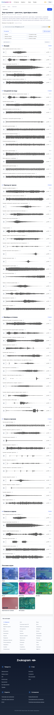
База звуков (4, 682)
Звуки (29, 2)
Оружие (5, 635)
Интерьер (38, 628)
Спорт (37, 644)
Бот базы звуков (5, 684)
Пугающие (22, 642)
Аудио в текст (5, 674)
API (2, 676)
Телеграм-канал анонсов (8, 699)
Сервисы (23, 2)
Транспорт (38, 646)
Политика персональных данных (36, 702)
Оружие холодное (24, 635)
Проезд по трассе (8, 36)
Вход (50, 2)
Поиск (49, 9)
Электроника (22, 649)
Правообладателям (33, 696)
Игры (4, 628)
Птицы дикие (39, 640)
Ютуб (3, 702)
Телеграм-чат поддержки (8, 696)
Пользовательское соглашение (36, 699)
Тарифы (35, 2)
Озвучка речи (5, 671)
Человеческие (6, 649)
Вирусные (5, 624)
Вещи (37, 622)
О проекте (31, 674)
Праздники (5, 637)
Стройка (5, 646)
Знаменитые (39, 626)
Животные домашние (24, 626)
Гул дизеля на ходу (32, 34)
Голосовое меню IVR (24, 624)
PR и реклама (32, 676)
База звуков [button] (47, 31)
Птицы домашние (7, 642)
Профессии (22, 640)
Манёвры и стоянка (33, 36)
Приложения (22, 637)
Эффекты (38, 649)
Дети (37, 624)
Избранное (7, 622)
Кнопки (21, 631)
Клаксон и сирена (32, 38)
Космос (37, 631)
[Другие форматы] (50, 52)
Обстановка (38, 633)
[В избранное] (22, 49)
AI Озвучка (16, 2)
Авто (21, 622)
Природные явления (7, 640)
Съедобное (22, 646)
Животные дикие (7, 626)
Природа (38, 637)
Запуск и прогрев (8, 38)
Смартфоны (5, 644)
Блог (30, 679)
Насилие (22, 633)
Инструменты (23, 628)
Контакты (31, 671)
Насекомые (5, 633)
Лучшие (6, 34)
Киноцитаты (5, 631)
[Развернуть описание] (51, 23)
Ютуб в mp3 (4, 679)
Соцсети (21, 644)
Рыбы (37, 642)
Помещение (38, 635)
